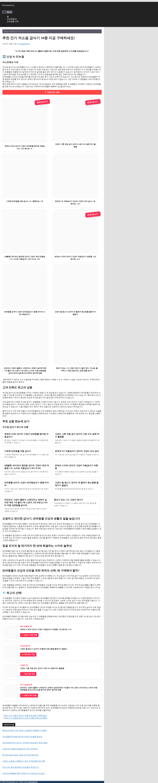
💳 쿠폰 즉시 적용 (28, 654)
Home (6, 31)
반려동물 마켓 (13, 21)
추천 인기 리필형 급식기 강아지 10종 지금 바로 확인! (25, 718)
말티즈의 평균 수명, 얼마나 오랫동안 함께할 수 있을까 (24, 731)
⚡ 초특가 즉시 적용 (29, 695)
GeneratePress (32, 782)
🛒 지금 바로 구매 (28, 674)
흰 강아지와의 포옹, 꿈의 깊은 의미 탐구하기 (20, 755)
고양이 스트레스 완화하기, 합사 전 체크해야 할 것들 (23, 761)
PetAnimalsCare (8, 5)
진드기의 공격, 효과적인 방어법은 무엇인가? (20, 767)
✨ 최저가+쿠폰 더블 (29, 635)
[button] (4, 26)
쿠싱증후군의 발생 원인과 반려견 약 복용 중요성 (22, 737)
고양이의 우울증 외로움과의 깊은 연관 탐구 (20, 749)
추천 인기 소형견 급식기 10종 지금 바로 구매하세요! (25, 716)
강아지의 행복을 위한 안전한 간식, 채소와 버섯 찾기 (23, 773)
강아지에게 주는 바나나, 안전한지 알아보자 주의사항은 (25, 743)
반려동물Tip (12, 19)
